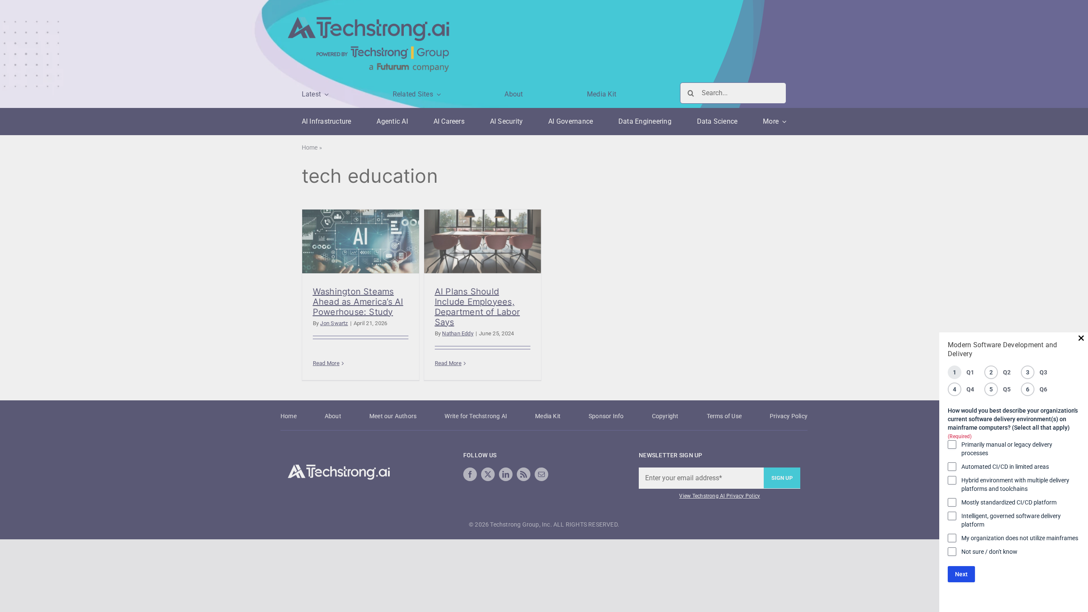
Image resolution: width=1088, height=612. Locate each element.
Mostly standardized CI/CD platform (1009, 502)
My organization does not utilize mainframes (1019, 538)
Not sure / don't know (989, 551)
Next (961, 574)
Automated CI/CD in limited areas (1005, 466)
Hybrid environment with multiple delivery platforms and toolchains (1015, 484)
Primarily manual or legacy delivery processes (1006, 448)
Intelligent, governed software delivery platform (1011, 520)
